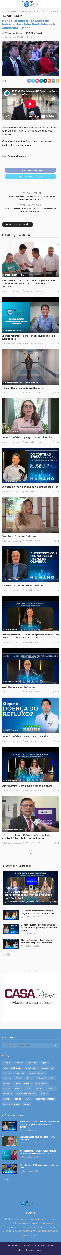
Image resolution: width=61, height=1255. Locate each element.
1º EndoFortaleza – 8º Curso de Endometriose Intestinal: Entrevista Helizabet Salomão (26, 1098)
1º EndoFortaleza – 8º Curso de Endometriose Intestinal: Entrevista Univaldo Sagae (26, 1203)
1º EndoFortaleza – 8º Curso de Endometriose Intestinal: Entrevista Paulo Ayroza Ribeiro (26, 1150)
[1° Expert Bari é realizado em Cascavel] (30, 367)
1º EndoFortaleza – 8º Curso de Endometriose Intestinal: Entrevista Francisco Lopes (26, 941)
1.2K (57, 642)
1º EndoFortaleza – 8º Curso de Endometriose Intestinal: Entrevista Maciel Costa (26, 1046)
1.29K (57, 492)
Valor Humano (11, 481)
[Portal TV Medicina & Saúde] (30, 3)
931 (58, 1156)
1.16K (57, 790)
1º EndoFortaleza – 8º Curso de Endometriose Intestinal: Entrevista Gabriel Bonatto (26, 993)
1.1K (57, 741)
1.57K (57, 343)
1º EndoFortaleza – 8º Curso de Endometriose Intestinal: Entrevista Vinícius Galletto (26, 889)
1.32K (57, 843)
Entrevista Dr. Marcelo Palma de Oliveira (23, 585)
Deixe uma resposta (16, 224)
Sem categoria (33, 382)
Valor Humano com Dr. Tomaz (18, 687)
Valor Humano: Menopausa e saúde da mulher (27, 785)
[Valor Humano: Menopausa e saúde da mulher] (30, 764)
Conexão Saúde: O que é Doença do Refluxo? (27, 736)
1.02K (57, 442)
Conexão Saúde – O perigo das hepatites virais (27, 437)
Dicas (7, 530)
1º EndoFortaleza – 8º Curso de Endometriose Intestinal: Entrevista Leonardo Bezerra (26, 837)
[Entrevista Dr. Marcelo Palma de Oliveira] (30, 564)
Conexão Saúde (12, 432)
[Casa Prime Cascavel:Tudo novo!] (30, 515)
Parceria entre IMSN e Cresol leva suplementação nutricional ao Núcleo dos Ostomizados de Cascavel (29, 283)
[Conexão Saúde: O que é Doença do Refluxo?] (30, 715)
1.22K (57, 947)
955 (58, 1000)
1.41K (57, 895)
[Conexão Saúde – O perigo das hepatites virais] (30, 416)
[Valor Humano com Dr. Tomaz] (30, 666)
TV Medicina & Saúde (13, 33)
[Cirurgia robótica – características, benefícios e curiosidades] (30, 315)
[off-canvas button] (5, 4)
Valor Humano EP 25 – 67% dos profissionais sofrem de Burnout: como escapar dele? (30, 636)
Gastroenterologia (12, 16)
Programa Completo (17, 156)
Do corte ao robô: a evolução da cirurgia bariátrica (30, 486)
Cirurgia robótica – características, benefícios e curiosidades (28, 337)
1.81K (57, 393)
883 (58, 1209)
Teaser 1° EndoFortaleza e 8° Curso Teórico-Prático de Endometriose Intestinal (30, 198)
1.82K (57, 291)
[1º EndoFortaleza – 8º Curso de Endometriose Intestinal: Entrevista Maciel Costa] (30, 1023)
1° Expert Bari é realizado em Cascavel (22, 388)
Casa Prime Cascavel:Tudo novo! (20, 536)
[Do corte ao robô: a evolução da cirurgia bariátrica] (30, 465)
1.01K (57, 1104)
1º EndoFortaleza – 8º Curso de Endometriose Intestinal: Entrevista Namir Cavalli (30, 210)
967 (58, 1052)
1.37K (57, 692)
